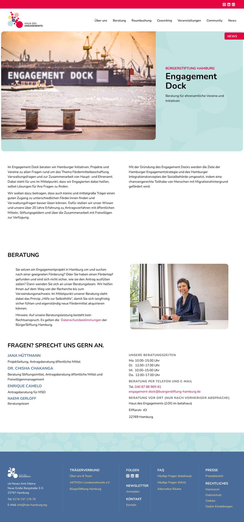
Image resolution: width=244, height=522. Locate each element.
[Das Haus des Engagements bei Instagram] (127, 475)
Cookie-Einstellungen (219, 506)
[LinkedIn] (228, 4)
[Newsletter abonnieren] (233, 4)
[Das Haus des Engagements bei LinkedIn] (132, 475)
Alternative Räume (169, 489)
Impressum (212, 489)
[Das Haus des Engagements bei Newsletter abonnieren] (137, 475)
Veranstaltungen (189, 20)
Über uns (101, 20)
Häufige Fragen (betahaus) (174, 476)
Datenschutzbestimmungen (81, 320)
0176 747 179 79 (24, 499)
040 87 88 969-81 (148, 387)
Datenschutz (213, 495)
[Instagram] (224, 4)
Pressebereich (214, 476)
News (232, 20)
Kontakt (131, 505)
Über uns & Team (81, 476)
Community (214, 20)
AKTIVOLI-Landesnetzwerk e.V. (90, 482)
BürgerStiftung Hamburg (85, 489)
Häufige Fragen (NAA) (171, 482)
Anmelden (133, 491)
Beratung (119, 20)
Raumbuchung (141, 20)
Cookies (210, 501)
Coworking (164, 20)
